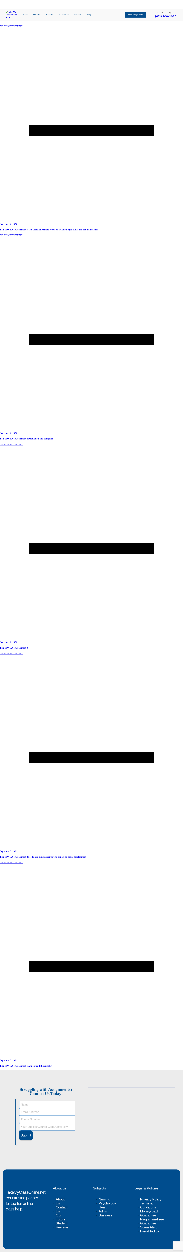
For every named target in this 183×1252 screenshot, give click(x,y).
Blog (89, 15)
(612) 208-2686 (165, 16)
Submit (26, 1135)
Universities (64, 15)
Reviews (77, 15)
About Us (49, 15)
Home (25, 15)
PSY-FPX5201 (16, 26)
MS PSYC (5, 26)
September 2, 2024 (8, 224)
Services (36, 15)
